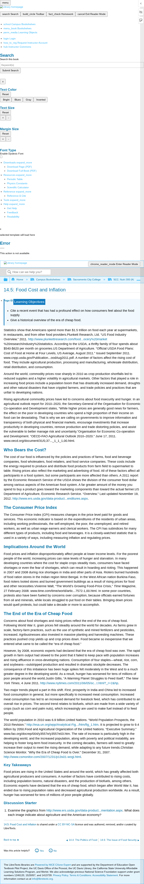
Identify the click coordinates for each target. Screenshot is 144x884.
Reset (5, 94)
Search (9, 272)
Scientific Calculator (18, 187)
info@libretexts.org (42, 878)
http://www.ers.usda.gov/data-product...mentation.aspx (84, 810)
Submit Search (10, 70)
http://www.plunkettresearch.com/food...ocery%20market (67, 339)
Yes (42, 850)
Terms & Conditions (80, 875)
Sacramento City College (86, 279)
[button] (12, 212)
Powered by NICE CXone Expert (53, 864)
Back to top (10, 839)
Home (20, 279)
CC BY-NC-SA (66, 824)
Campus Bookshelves (48, 279)
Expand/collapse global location (138, 279)
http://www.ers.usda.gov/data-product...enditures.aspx (50, 498)
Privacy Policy (60, 875)
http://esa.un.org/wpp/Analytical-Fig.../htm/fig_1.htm (63, 724)
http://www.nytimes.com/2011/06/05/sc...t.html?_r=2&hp (79, 683)
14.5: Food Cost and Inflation (20, 824)
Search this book (9, 59)
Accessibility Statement (105, 875)
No (55, 850)
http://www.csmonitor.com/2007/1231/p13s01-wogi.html (42, 757)
